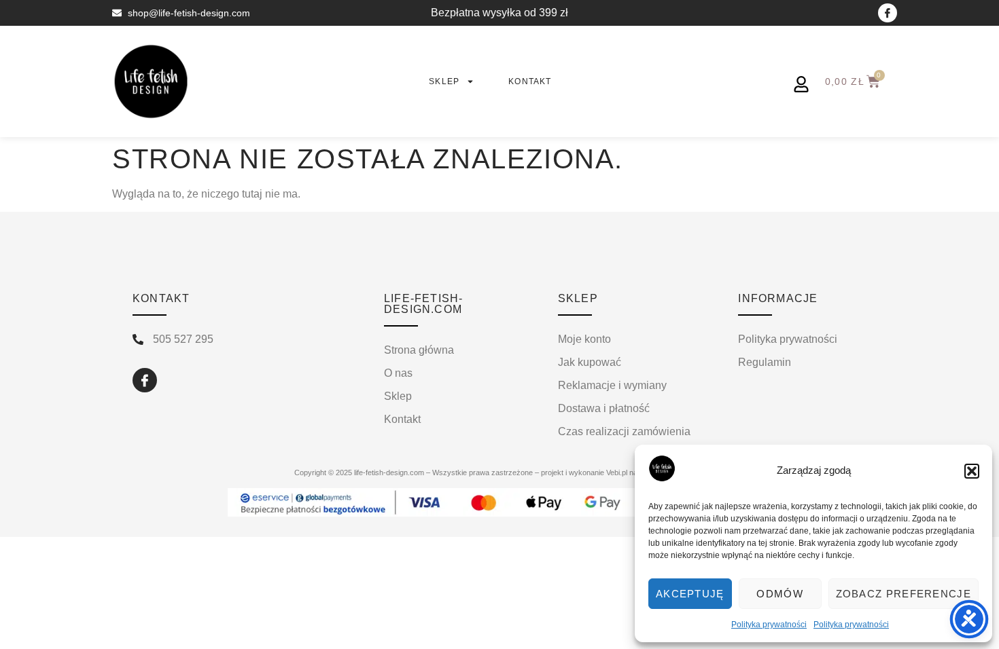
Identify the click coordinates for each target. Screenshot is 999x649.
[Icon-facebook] (887, 12)
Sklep (444, 81)
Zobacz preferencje (903, 593)
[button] (972, 471)
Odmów (779, 593)
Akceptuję (690, 593)
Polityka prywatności (769, 624)
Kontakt (529, 81)
